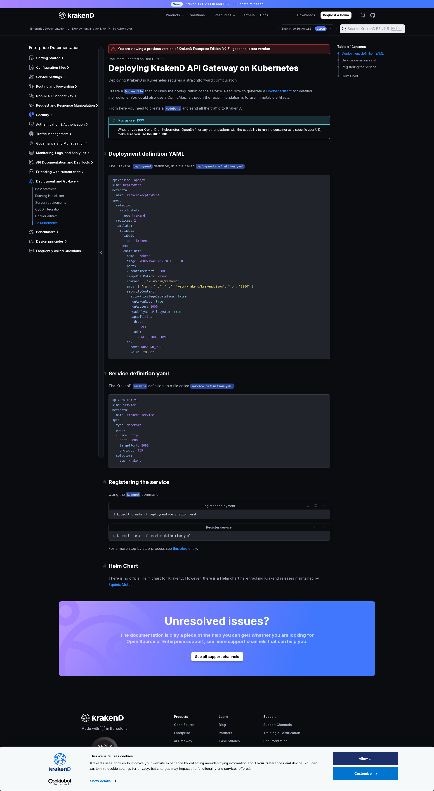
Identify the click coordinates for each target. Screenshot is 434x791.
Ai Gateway (183, 741)
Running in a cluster (49, 196)
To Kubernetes (123, 28)
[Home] (76, 15)
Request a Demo (336, 15)
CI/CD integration (48, 209)
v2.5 (303, 28)
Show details (100, 781)
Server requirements (50, 202)
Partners (248, 15)
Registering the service (359, 67)
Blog (222, 725)
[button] (64, 58)
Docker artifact (46, 216)
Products (173, 15)
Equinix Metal (119, 584)
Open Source (184, 725)
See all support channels (217, 656)
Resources (223, 15)
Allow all (366, 759)
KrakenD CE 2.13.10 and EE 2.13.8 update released (218, 4)
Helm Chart (350, 76)
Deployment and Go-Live (89, 28)
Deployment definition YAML (363, 53)
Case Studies (229, 741)
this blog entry (185, 548)
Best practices (46, 189)
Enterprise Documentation (47, 28)
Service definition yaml (359, 60)
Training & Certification (281, 733)
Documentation (275, 741)
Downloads (306, 15)
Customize (363, 773)
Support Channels (277, 725)
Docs (264, 15)
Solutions (198, 15)
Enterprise (182, 733)
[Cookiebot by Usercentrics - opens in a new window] (60, 782)
